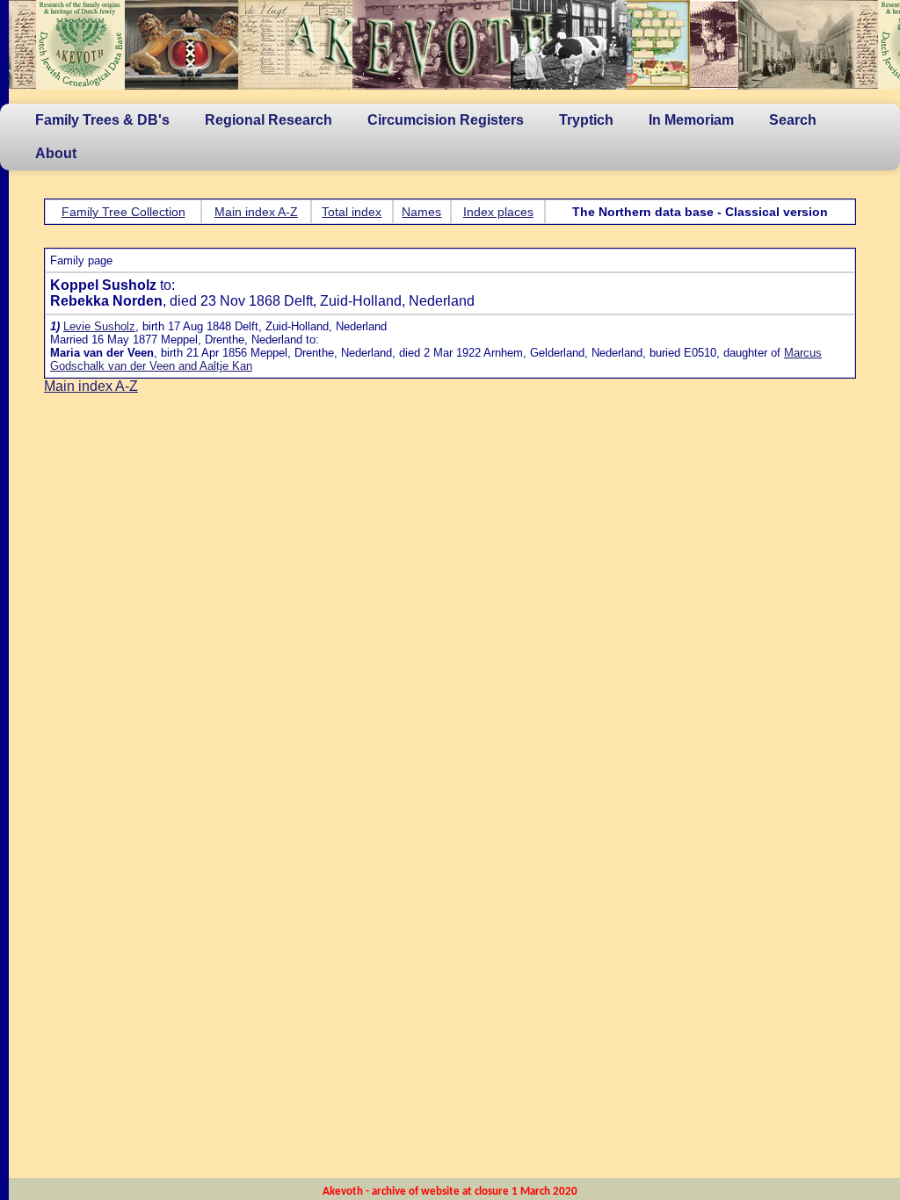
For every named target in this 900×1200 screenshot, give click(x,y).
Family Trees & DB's (102, 119)
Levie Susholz (99, 326)
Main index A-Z (256, 212)
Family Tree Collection (123, 212)
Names (421, 212)
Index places (498, 212)
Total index (351, 212)
